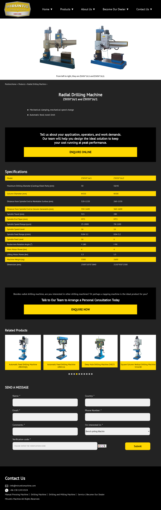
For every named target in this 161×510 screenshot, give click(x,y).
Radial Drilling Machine (36, 84)
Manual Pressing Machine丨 (17, 494)
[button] (69, 374)
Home (14, 84)
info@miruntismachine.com (23, 485)
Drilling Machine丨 (39, 494)
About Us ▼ (88, 9)
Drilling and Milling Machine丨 (63, 494)
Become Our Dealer (95, 494)
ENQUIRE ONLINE (80, 152)
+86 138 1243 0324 (19, 490)
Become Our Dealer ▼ (116, 9)
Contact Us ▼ (144, 9)
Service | (82, 494)
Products (21, 84)
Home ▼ (47, 9)
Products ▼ (67, 9)
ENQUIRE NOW (80, 309)
